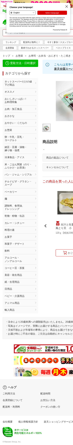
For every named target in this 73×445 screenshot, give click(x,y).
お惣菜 (19, 55)
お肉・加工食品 (13, 109)
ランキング (10, 42)
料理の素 (10, 229)
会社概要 (8, 421)
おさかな (10, 115)
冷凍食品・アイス (14, 157)
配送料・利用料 (11, 406)
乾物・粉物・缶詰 (14, 215)
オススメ (10, 91)
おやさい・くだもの (16, 122)
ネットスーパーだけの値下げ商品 (18, 83)
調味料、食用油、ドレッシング (14, 207)
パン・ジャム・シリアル (18, 174)
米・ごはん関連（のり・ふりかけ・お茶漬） (18, 166)
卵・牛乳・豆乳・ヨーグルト (14, 139)
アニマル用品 (12, 302)
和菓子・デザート (14, 243)
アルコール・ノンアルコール (13, 259)
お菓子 (8, 236)
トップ (6, 55)
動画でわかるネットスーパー (35, 48)
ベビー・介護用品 (14, 296)
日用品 (8, 288)
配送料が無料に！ (31, 42)
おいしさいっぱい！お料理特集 (16, 100)
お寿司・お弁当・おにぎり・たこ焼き (50, 55)
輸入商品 (10, 309)
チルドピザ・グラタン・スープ (18, 183)
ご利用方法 (9, 393)
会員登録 (9, 48)
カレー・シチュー (14, 223)
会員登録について (13, 400)
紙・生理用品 (12, 281)
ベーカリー (11, 191)
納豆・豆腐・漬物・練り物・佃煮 (16, 149)
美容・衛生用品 (13, 275)
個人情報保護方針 (28, 421)
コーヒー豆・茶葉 (14, 268)
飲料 (7, 250)
